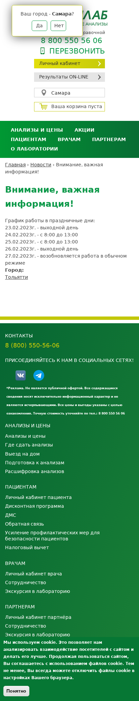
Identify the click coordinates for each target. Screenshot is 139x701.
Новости (40, 164)
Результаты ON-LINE (63, 76)
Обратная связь (24, 524)
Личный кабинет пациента (38, 497)
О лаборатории (34, 149)
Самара (61, 93)
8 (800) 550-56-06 (32, 345)
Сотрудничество (25, 582)
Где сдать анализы (29, 444)
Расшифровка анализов (34, 471)
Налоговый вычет (27, 547)
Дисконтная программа (34, 506)
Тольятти (16, 277)
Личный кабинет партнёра (38, 617)
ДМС (10, 515)
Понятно (16, 691)
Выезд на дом (22, 454)
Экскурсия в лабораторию (37, 591)
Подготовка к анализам (34, 462)
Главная (15, 164)
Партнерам (109, 139)
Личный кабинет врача (33, 573)
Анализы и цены (37, 130)
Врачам (69, 139)
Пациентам (28, 139)
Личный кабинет (59, 63)
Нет (59, 25)
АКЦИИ (84, 130)
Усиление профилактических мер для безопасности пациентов (52, 535)
